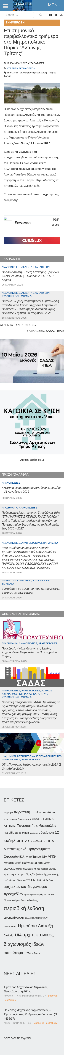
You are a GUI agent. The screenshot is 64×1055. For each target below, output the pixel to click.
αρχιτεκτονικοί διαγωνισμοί (16, 819)
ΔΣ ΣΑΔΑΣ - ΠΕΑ (39, 841)
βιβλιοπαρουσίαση (31, 894)
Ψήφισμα (8, 812)
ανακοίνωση (14, 917)
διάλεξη (9, 935)
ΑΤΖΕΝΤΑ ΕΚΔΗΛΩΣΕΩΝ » (18, 325)
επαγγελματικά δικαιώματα (20, 868)
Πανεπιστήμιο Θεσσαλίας (37, 826)
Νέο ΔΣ (41, 880)
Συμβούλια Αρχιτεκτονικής (45, 874)
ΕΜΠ (34, 880)
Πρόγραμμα (23, 222)
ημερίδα (9, 832)
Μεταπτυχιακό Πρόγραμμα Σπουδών (27, 862)
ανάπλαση (10, 880)
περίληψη (34, 833)
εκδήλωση (14, 840)
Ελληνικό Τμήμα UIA (33, 856)
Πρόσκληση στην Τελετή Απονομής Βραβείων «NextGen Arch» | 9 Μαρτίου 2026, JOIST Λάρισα (30, 276)
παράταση (22, 812)
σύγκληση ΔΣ (49, 832)
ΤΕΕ (28, 880)
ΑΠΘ (52, 856)
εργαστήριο (10, 874)
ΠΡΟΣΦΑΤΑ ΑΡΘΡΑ (15, 474)
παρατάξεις (24, 874)
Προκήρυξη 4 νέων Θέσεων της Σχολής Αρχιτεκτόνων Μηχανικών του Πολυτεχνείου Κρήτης (29, 652)
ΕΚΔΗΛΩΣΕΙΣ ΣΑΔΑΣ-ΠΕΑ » (45, 330)
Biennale (21, 880)
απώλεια (36, 812)
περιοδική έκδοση (24, 908)
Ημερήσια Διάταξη (35, 925)
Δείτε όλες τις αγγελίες (17, 1038)
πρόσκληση (22, 832)
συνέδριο (49, 812)
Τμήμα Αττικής (34, 953)
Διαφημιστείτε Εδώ (32, 459)
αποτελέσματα (15, 953)
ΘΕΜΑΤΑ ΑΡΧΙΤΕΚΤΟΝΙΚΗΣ (21, 614)
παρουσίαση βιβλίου (46, 869)
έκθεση (50, 880)
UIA (18, 935)
